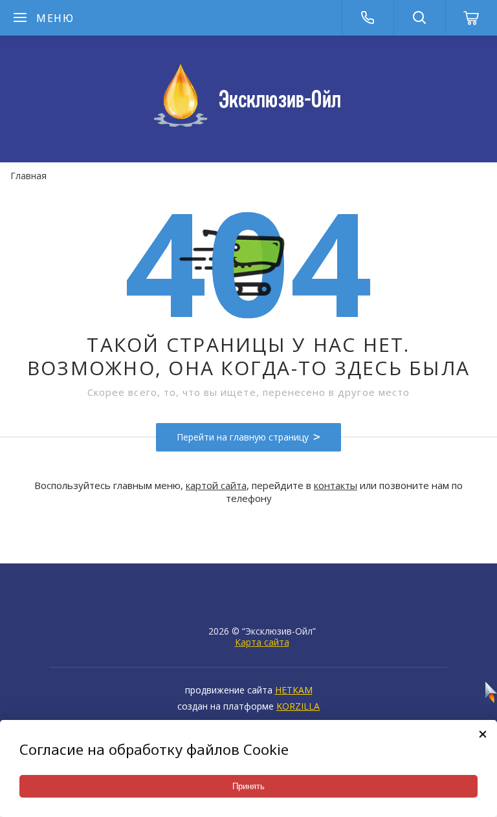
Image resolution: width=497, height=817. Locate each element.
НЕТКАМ (294, 690)
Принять (248, 786)
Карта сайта (262, 642)
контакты (335, 485)
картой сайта (216, 485)
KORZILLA (298, 706)
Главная (28, 175)
